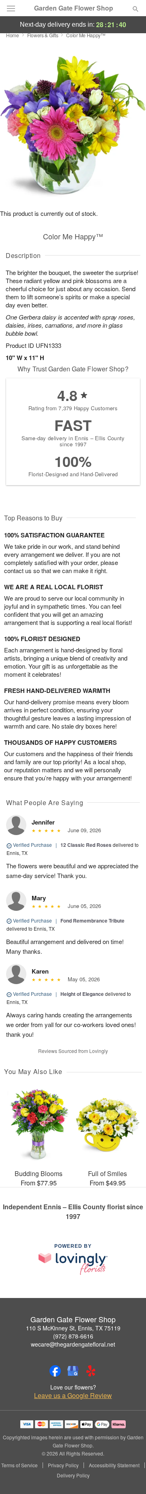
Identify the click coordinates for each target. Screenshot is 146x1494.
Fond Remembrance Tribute (92, 920)
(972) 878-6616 (73, 1336)
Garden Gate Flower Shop (73, 8)
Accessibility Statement (114, 1465)
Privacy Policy (63, 1465)
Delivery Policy (73, 1475)
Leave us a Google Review (73, 1395)
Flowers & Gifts (42, 35)
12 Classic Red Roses (86, 844)
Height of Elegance (82, 993)
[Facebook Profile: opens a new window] (55, 1371)
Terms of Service (19, 1465)
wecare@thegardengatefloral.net (73, 1344)
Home (12, 35)
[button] (129, 1476)
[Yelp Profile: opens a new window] (91, 1371)
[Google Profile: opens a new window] (73, 1371)
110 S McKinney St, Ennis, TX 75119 (73, 1328)
